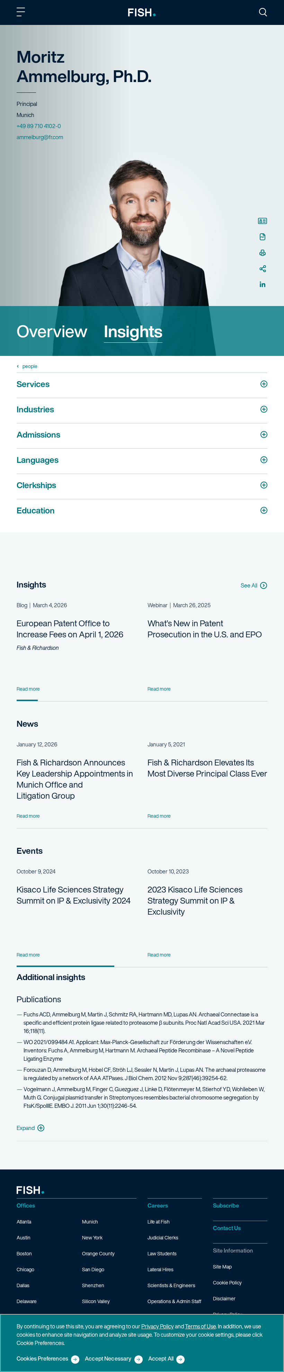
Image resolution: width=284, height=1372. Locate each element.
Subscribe (226, 1205)
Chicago (25, 1269)
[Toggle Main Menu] (22, 13)
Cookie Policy (227, 1282)
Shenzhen (93, 1285)
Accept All (161, 1359)
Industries (35, 409)
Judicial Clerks (163, 1237)
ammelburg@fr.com (40, 137)
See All (249, 585)
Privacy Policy (157, 1326)
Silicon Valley (96, 1301)
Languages (38, 460)
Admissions (38, 434)
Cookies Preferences (42, 1359)
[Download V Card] (262, 221)
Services (33, 384)
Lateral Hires (161, 1269)
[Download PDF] (262, 237)
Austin (23, 1237)
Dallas (23, 1285)
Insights (133, 331)
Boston (24, 1253)
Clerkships (36, 485)
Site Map (222, 1266)
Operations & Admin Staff (174, 1301)
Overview (52, 331)
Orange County (98, 1253)
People (30, 366)
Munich (90, 1221)
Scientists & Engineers (171, 1285)
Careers (158, 1205)
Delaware (27, 1301)
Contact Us (227, 1228)
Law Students (162, 1253)
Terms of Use (200, 1326)
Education (36, 510)
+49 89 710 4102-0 (39, 126)
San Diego (93, 1269)
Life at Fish (159, 1221)
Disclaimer (224, 1298)
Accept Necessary (108, 1359)
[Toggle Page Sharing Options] (262, 268)
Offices (26, 1205)
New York (92, 1237)
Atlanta (24, 1221)
